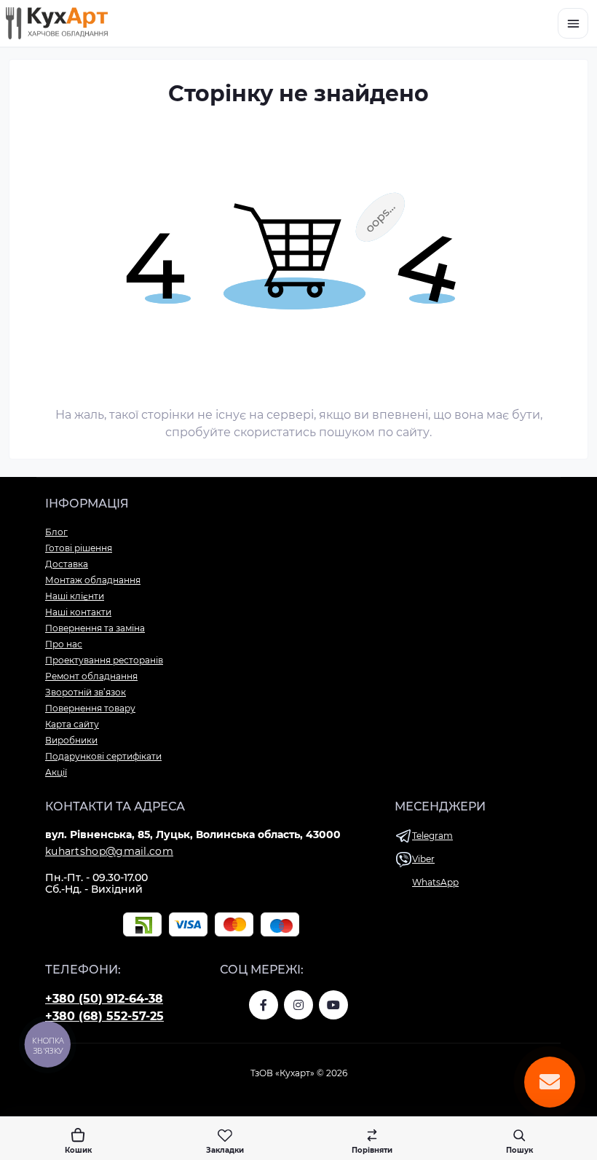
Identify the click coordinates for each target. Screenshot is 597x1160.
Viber (423, 858)
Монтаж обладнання (93, 580)
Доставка (66, 564)
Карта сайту (72, 724)
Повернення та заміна (95, 628)
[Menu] (573, 23)
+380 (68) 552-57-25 (104, 1016)
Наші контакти (78, 612)
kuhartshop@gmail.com (109, 851)
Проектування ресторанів (104, 660)
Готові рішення (78, 547)
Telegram (432, 835)
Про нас (63, 644)
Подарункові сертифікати (103, 756)
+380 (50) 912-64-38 (104, 999)
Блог (56, 531)
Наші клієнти (74, 596)
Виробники (71, 740)
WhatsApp (435, 882)
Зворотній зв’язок (85, 692)
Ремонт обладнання (91, 676)
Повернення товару (90, 708)
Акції (56, 772)
